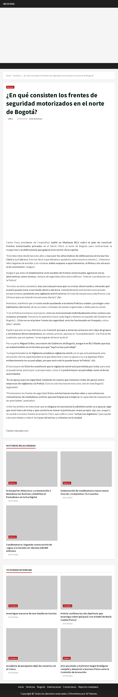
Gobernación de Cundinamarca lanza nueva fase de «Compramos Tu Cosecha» (85, 492)
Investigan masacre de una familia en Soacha (31, 613)
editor (10, 119)
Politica (67, 658)
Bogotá (41, 686)
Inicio (21, 686)
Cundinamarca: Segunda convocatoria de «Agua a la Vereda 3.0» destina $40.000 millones (29, 548)
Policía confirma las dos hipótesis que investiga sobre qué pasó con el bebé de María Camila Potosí (86, 616)
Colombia (13, 606)
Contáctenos (69, 686)
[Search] (114, 66)
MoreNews (75, 693)
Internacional (54, 686)
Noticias (10, 87)
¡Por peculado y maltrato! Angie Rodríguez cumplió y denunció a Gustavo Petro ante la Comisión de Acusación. (85, 669)
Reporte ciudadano (88, 686)
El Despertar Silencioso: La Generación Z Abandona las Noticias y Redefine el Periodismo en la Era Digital (28, 494)
